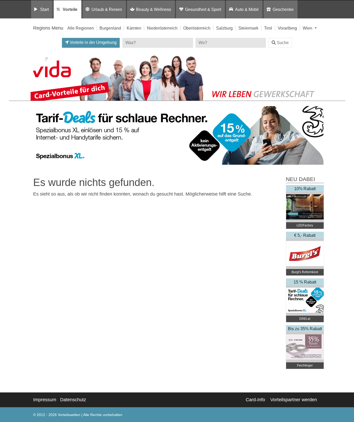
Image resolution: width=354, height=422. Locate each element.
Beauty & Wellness (153, 9)
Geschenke (283, 9)
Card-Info (255, 399)
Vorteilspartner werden (293, 399)
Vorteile (70, 9)
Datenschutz (73, 399)
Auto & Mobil (247, 9)
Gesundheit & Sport (203, 9)
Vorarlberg (287, 28)
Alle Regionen (80, 28)
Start (44, 9)
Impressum (44, 399)
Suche (283, 42)
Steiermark (248, 28)
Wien (308, 28)
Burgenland (110, 28)
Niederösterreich (162, 28)
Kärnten (134, 28)
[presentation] (35, 135)
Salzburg (224, 28)
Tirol (268, 28)
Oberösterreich (196, 28)
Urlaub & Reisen (106, 9)
